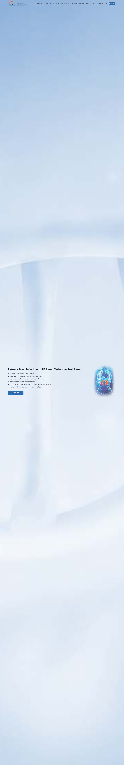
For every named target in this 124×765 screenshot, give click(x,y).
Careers (94, 3)
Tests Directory (75, 3)
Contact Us (86, 3)
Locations (55, 3)
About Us (40, 3)
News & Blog (64, 3)
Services (48, 3)
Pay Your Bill (102, 3)
